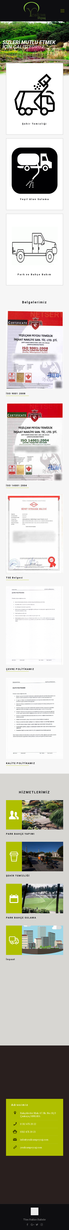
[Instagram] (42, 1224)
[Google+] (32, 1224)
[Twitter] (37, 1224)
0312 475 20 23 (28, 1131)
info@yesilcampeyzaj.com (34, 1139)
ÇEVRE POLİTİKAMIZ (20, 669)
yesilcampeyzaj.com (31, 1147)
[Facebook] (27, 1224)
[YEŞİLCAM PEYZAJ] (34, 11)
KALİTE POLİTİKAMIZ (20, 763)
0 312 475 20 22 (28, 1124)
